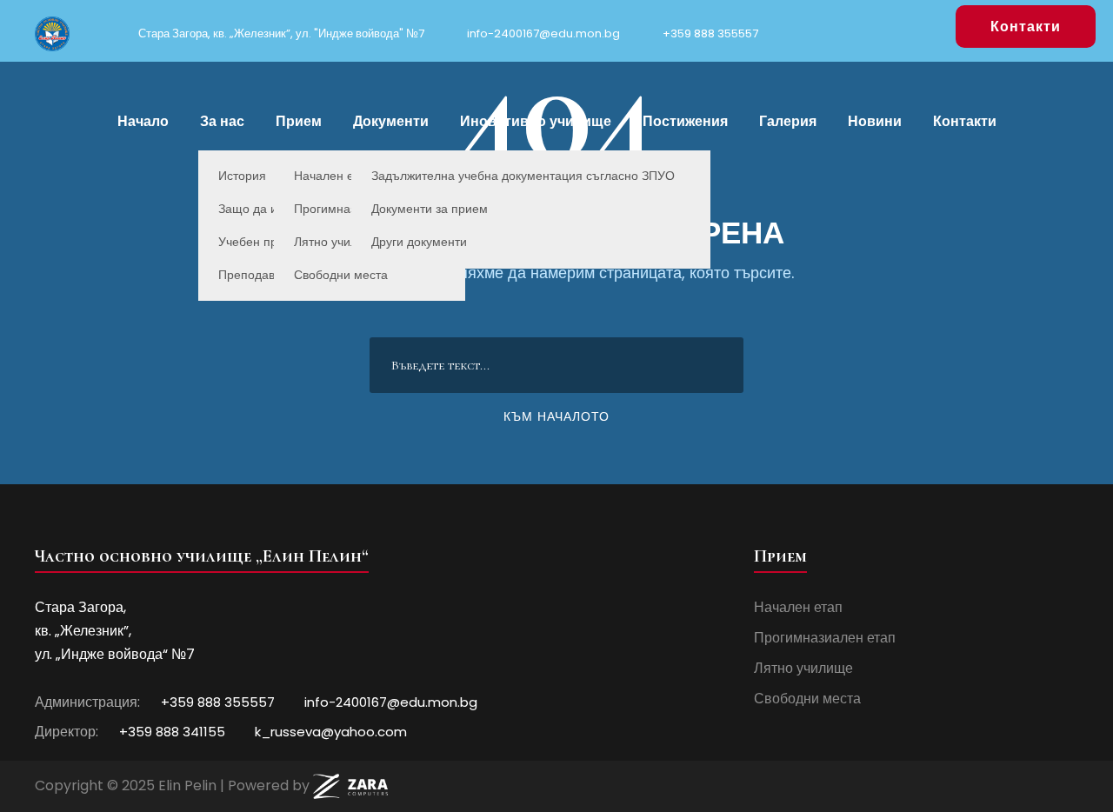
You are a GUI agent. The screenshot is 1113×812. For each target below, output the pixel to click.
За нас (222, 121)
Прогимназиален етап (825, 638)
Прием (299, 121)
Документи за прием (429, 208)
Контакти (1025, 27)
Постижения (685, 121)
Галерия (787, 121)
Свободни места (341, 274)
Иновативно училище (535, 121)
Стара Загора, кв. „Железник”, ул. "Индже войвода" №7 (280, 33)
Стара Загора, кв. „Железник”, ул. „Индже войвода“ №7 (115, 630)
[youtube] (929, 25)
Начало (143, 121)
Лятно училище (803, 668)
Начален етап (798, 607)
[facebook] (902, 25)
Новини (875, 121)
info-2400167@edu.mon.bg (542, 33)
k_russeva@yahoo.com (329, 731)
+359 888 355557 (709, 33)
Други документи (419, 241)
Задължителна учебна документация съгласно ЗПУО (523, 175)
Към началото (556, 416)
